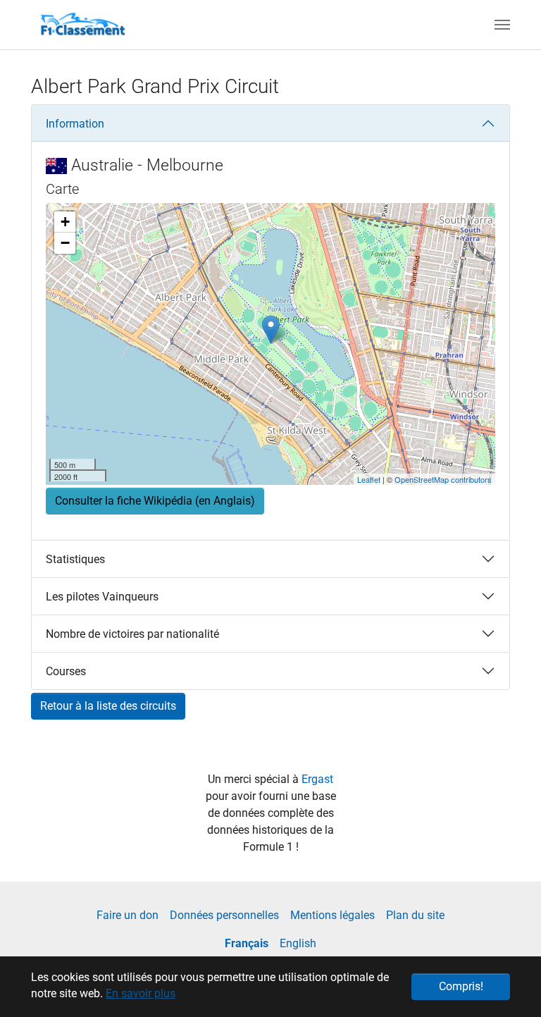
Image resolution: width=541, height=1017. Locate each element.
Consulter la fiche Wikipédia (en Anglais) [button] (155, 500)
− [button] (65, 243)
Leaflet (368, 479)
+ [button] (65, 221)
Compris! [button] (461, 986)
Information (75, 123)
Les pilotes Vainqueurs (102, 596)
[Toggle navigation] (502, 25)
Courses (66, 671)
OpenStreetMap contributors (443, 479)
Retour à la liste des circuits (108, 706)
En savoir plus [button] (140, 993)
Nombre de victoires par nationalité (132, 634)
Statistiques (75, 559)
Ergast (317, 779)
